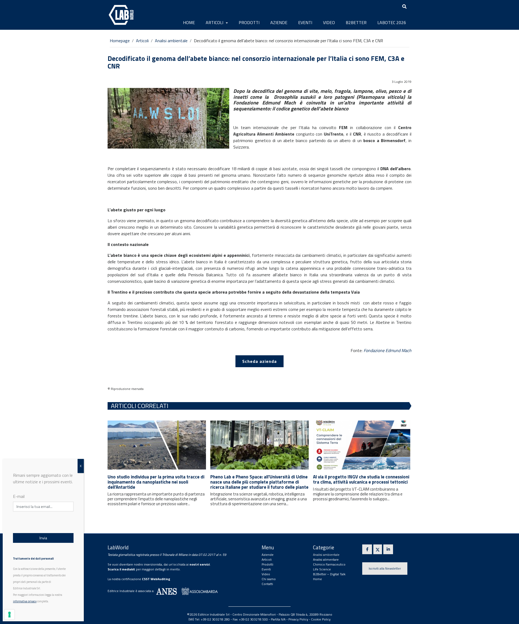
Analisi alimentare (326, 559)
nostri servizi (199, 564)
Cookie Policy (321, 619)
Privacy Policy (298, 619)
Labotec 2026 (391, 22)
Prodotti (249, 22)
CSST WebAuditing (156, 579)
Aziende (278, 22)
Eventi (305, 22)
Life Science (322, 569)
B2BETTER (356, 22)
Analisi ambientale (171, 40)
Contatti (267, 583)
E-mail (19, 496)
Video (329, 22)
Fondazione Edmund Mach (387, 350)
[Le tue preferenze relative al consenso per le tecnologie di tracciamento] (9, 614)
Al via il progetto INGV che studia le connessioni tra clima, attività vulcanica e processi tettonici (361, 479)
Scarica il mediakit (121, 569)
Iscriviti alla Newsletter (385, 568)
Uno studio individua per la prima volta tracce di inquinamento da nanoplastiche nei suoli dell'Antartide (156, 481)
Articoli (215, 22)
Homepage (120, 40)
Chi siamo (269, 579)
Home (189, 22)
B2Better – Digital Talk (329, 574)
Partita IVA (278, 619)
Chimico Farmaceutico (329, 564)
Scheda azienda (259, 361)
